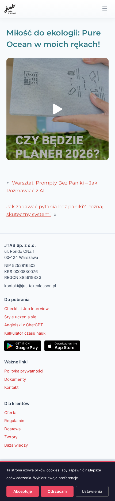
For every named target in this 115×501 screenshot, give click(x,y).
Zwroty (10, 436)
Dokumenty (15, 379)
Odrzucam (57, 491)
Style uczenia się (20, 316)
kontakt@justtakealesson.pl (30, 285)
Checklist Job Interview (26, 308)
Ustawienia (92, 491)
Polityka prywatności (23, 371)
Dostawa (12, 428)
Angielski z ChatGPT (23, 324)
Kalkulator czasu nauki (25, 333)
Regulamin (14, 420)
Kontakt (11, 387)
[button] (57, 109)
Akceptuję (22, 491)
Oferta (10, 412)
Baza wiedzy (16, 445)
